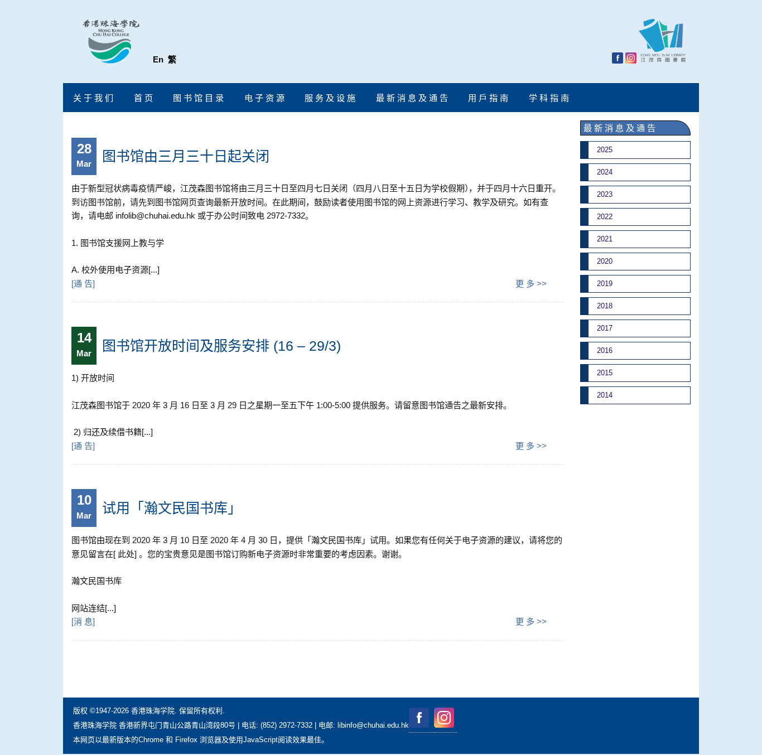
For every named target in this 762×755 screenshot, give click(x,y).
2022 (605, 216)
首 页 (143, 98)
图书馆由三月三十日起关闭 (185, 156)
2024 (605, 172)
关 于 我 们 (93, 98)
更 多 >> (531, 283)
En (158, 59)
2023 (605, 194)
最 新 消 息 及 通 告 (412, 98)
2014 (605, 395)
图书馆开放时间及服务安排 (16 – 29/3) (221, 346)
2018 (605, 306)
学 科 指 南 (549, 98)
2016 (605, 350)
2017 (605, 328)
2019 (605, 283)
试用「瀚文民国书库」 (172, 508)
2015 (605, 373)
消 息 (83, 621)
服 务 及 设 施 (330, 98)
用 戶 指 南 (488, 98)
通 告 (83, 283)
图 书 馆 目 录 (198, 98)
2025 (605, 150)
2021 (605, 239)
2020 (605, 261)
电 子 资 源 (264, 98)
